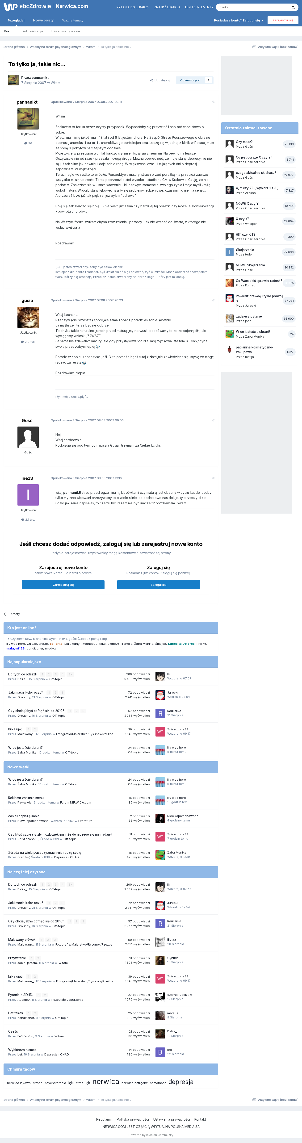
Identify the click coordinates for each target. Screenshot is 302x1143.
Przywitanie (17, 958)
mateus (172, 1013)
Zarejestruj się (283, 20)
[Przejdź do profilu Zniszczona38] (160, 732)
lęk (88, 1083)
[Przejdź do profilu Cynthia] (160, 960)
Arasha (250, 193)
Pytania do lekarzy (133, 7)
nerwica (105, 1081)
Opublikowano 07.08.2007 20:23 (87, 300)
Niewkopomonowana (33, 821)
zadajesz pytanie (249, 316)
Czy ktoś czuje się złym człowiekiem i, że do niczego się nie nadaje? (60, 834)
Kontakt (200, 1119)
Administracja (33, 31)
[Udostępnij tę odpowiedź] (213, 102)
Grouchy (23, 697)
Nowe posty (43, 20)
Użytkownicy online (65, 31)
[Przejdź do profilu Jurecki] (160, 695)
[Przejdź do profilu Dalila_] (160, 1033)
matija (249, 357)
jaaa (248, 321)
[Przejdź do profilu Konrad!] (230, 283)
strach (37, 1083)
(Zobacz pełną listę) (92, 639)
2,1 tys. (29, 519)
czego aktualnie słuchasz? (256, 173)
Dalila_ (22, 679)
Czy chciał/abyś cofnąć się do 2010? (36, 711)
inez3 (27, 478)
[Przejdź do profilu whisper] (230, 221)
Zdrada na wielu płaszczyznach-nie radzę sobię (44, 852)
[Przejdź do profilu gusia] (28, 317)
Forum (9, 31)
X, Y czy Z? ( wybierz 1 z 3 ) (257, 188)
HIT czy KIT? (246, 234)
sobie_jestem (27, 963)
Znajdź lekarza (167, 7)
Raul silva (174, 711)
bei (19, 1054)
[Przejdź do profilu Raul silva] (160, 713)
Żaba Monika (143, 643)
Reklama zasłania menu (26, 798)
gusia (27, 300)
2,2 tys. (29, 341)
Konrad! (250, 285)
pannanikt (40, 77)
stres (79, 1083)
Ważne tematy (72, 20)
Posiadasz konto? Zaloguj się (237, 20)
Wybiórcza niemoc (22, 1050)
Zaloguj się (159, 584)
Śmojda (160, 643)
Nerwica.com (72, 6)
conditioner (35, 648)
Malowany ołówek (22, 940)
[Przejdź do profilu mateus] (160, 1015)
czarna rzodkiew (179, 994)
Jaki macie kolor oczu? (26, 692)
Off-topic (56, 679)
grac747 (23, 857)
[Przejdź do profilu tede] (230, 252)
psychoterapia (55, 1083)
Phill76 (201, 643)
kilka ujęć (16, 729)
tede (248, 254)
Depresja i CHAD (66, 857)
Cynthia (173, 958)
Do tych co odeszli (23, 674)
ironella (127, 643)
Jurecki (172, 692)
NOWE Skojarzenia (250, 265)
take (102, 643)
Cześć (13, 1031)
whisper (251, 224)
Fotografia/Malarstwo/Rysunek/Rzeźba (84, 734)
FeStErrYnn (25, 1036)
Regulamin (104, 1119)
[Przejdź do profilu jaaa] (230, 318)
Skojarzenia (245, 250)
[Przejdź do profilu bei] (160, 1052)
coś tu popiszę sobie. (24, 816)
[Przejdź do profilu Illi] (160, 676)
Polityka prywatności (133, 1119)
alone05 (114, 643)
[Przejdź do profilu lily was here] (160, 750)
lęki (71, 1083)
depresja (180, 1081)
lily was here (15, 643)
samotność (158, 1083)
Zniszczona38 (37, 643)
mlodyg (50, 648)
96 (29, 143)
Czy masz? (244, 142)
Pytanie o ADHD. (21, 995)
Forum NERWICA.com (75, 802)
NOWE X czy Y (247, 203)
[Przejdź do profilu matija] (230, 349)
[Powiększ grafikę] (98, 346)
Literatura (85, 821)
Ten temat (275, 7)
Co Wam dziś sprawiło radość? (259, 281)
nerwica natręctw (135, 1083)
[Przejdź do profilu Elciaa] (160, 942)
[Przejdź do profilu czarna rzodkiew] (160, 997)
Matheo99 (90, 643)
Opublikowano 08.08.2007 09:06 (87, 420)
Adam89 (23, 999)
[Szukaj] (293, 7)
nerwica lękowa (19, 1083)
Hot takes (16, 1013)
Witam (55, 83)
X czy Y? (242, 219)
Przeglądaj (16, 20)
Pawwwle (24, 802)
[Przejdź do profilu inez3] (28, 495)
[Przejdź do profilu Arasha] (230, 190)
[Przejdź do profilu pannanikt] (13, 80)
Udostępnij (161, 80)
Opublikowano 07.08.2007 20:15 (86, 102)
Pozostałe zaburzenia (67, 999)
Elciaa (171, 939)
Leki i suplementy (199, 7)
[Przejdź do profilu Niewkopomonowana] (160, 818)
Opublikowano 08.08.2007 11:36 (86, 478)
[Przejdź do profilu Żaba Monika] (160, 855)
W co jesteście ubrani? (25, 747)
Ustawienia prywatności (171, 1119)
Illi (168, 674)
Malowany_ (72, 643)
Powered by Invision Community (151, 1135)
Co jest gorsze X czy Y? (254, 157)
